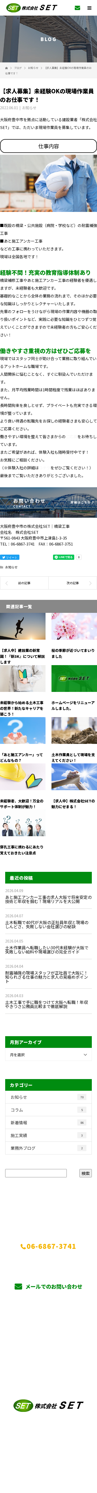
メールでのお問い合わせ (53, 1286)
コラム (47, 1110)
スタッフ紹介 (48, 1339)
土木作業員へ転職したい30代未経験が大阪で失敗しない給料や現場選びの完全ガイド (46, 949)
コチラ (44, 467)
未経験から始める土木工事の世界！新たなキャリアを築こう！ (21, 708)
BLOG (48, 1388)
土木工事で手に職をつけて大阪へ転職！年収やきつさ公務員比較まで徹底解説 (46, 1004)
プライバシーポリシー (48, 1460)
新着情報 (47, 1122)
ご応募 (71, 436)
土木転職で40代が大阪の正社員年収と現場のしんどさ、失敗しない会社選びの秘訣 (46, 924)
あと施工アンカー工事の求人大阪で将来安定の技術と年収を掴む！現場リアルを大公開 (48, 899)
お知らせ (29, 107)
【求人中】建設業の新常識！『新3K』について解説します (22, 656)
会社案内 (48, 1319)
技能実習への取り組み (48, 1351)
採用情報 (48, 1363)
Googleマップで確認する (48, 1433)
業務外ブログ (47, 1148)
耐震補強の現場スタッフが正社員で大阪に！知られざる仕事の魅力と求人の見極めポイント (46, 977)
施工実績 (47, 1135)
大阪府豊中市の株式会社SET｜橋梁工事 (48, 1455)
